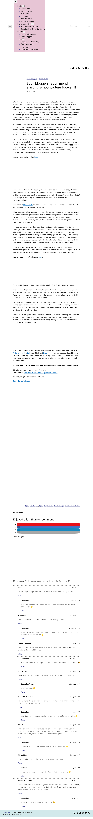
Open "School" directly (21, 381)
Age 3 (27, 506)
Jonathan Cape (59, 506)
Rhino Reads (28, 205)
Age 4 (32, 506)
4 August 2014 (75, 712)
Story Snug (7, 812)
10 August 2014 (75, 671)
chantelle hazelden (25, 781)
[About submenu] (23, 39)
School (77, 506)
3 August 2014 (75, 697)
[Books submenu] (23, 6)
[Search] (89, 26)
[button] (18, 524)
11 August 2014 (75, 643)
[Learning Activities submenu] (32, 24)
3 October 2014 (74, 587)
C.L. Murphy (23, 671)
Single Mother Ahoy (25, 697)
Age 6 (41, 506)
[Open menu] (10, 26)
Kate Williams (23, 615)
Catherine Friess (27, 684)
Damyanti (46, 353)
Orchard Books (70, 506)
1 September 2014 (74, 628)
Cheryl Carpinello (24, 643)
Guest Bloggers (32, 79)
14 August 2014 (75, 658)
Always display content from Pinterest (29, 377)
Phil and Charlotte (19, 353)
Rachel (20, 588)
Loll (28, 353)
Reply (20, 595)
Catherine (25, 600)
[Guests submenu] (24, 32)
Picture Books (43, 79)
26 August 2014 (74, 684)
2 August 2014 (75, 755)
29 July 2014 (75, 780)
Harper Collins (48, 506)
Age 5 (36, 506)
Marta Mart (22, 755)
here (36, 157)
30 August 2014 (74, 615)
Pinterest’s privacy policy (41, 373)
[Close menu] (15, 1)
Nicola (20, 725)
